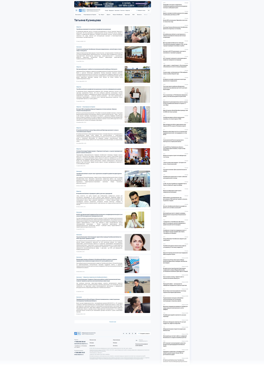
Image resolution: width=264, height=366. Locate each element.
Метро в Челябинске (117, 14)
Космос (146, 14)
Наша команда (116, 340)
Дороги (108, 14)
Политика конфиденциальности (143, 340)
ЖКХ (133, 14)
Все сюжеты (78, 14)
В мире (106, 10)
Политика (122, 10)
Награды (92, 342)
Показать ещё (112, 321)
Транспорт (127, 14)
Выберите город (141, 10)
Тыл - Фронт (101, 14)
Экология (139, 14)
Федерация (111, 10)
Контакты (115, 345)
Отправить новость (145, 333)
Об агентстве (93, 340)
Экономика (117, 10)
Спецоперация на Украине (90, 14)
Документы (92, 345)
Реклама (115, 342)
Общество (127, 10)
